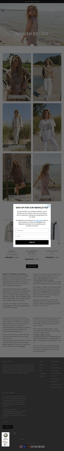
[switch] (5, 445)
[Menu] (8, 433)
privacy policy (38, 220)
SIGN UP (32, 242)
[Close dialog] (48, 206)
